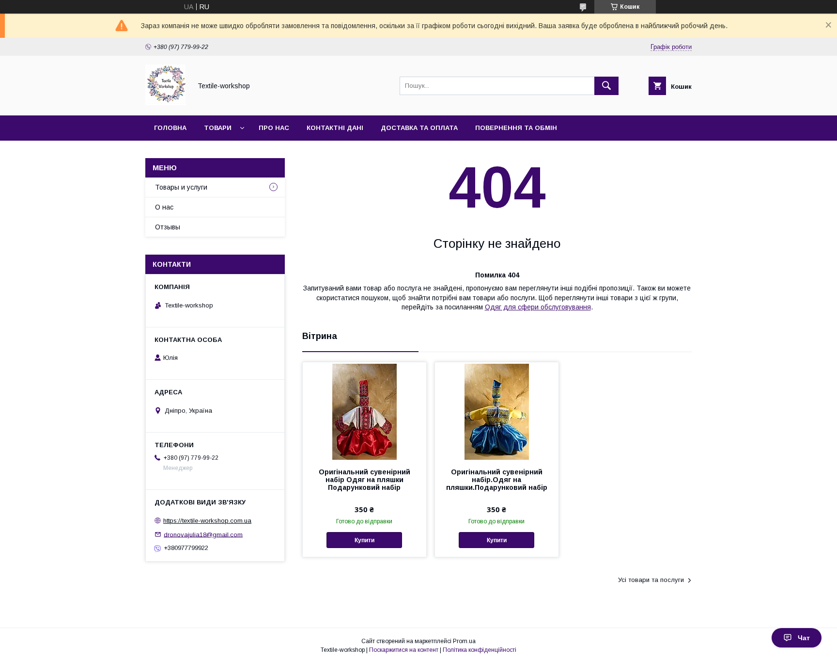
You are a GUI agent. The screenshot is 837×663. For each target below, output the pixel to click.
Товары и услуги (181, 187)
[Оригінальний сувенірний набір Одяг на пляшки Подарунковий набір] (364, 410)
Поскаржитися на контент (403, 650)
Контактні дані (335, 127)
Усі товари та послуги (651, 579)
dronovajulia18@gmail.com (203, 534)
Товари (218, 127)
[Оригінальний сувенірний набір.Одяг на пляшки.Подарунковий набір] (496, 410)
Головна (170, 127)
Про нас (274, 127)
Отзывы (167, 227)
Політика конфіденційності (479, 650)
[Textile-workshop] (165, 103)
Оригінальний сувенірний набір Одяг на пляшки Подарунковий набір (364, 479)
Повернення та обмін (516, 127)
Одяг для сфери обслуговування (538, 307)
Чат (804, 638)
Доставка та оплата (419, 127)
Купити (364, 540)
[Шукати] (606, 86)
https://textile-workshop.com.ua (207, 520)
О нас (164, 207)
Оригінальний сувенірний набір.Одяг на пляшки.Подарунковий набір (496, 479)
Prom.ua (464, 641)
